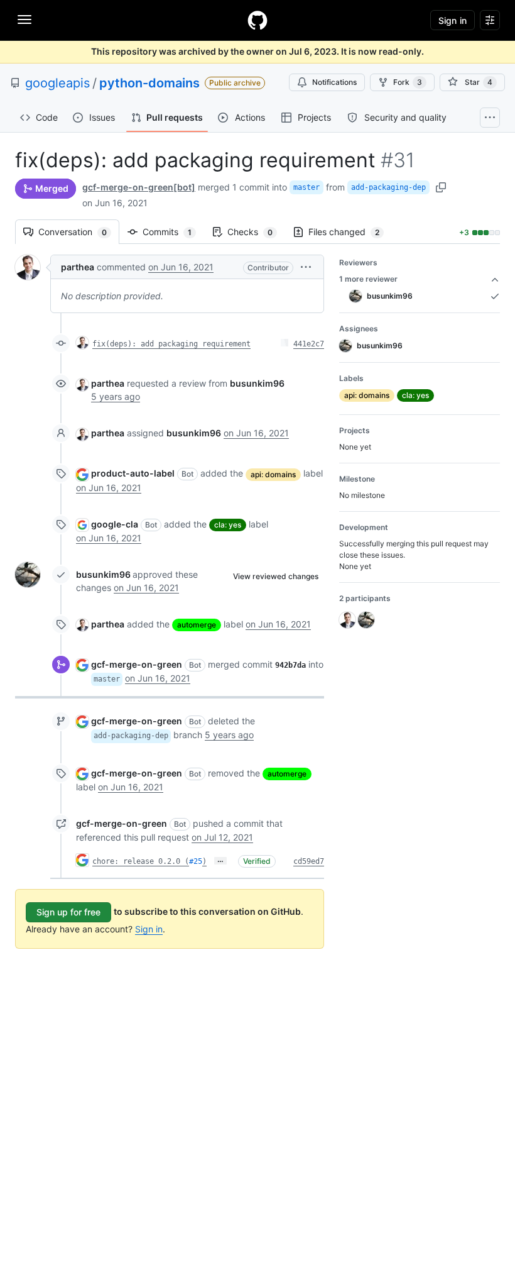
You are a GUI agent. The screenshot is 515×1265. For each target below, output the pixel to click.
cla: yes (227, 524)
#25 (195, 861)
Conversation (78, 231)
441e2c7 (308, 344)
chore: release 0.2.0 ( (140, 861)
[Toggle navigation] (24, 19)
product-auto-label (133, 473)
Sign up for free (68, 912)
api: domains (273, 474)
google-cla (114, 524)
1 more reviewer (368, 279)
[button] (305, 267)
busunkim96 (103, 574)
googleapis (57, 83)
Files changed (350, 231)
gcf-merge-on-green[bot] (138, 187)
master (306, 187)
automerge (196, 624)
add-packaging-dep (388, 187)
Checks (256, 231)
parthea (77, 267)
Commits (173, 231)
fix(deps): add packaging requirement (171, 344)
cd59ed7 (308, 861)
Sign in (149, 929)
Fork (407, 82)
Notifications (334, 82)
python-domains (149, 83)
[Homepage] (257, 20)
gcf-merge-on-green (136, 664)
